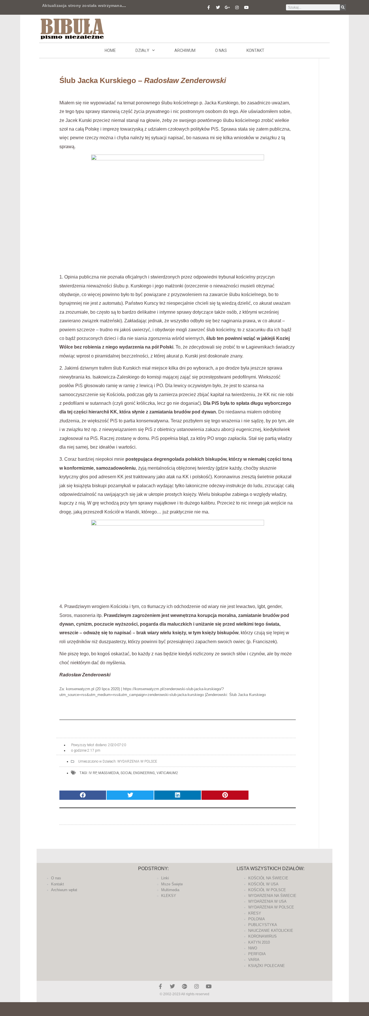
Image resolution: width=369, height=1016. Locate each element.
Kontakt (255, 50)
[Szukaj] (343, 7)
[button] (82, 795)
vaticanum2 (167, 773)
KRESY (254, 913)
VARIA (253, 959)
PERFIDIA (257, 954)
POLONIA (256, 919)
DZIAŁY (142, 50)
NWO (252, 948)
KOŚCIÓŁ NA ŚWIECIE (268, 878)
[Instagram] (237, 7)
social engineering (138, 773)
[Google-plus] (184, 986)
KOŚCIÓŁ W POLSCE (267, 890)
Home (110, 50)
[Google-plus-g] (227, 7)
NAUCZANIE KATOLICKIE (270, 930)
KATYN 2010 (259, 942)
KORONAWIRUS (262, 936)
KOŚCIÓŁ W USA (263, 884)
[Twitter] (218, 7)
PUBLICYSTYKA (262, 925)
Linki (165, 878)
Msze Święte (172, 884)
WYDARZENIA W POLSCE (137, 761)
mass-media (108, 773)
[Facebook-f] (208, 7)
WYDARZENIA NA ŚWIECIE (272, 895)
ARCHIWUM (184, 50)
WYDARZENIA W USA (267, 901)
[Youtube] (246, 7)
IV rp (93, 773)
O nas (221, 50)
